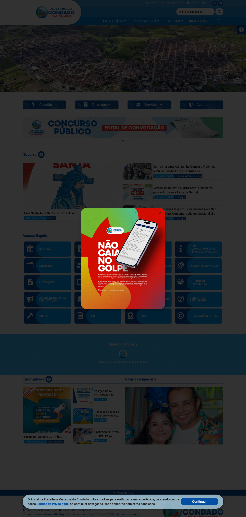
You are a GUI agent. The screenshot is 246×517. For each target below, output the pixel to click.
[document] (123, 258)
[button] (160, 213)
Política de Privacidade (52, 504)
